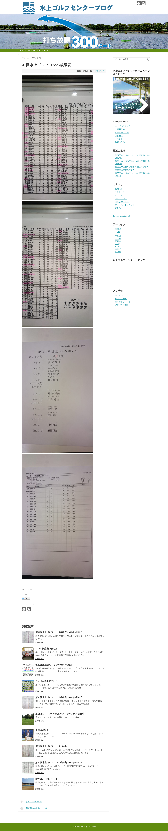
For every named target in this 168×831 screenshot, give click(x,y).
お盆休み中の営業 (34, 802)
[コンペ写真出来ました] (28, 686)
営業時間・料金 (122, 133)
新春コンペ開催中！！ (46, 779)
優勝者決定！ (42, 730)
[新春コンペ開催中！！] (28, 784)
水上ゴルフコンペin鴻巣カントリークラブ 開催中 (59, 713)
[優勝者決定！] (28, 735)
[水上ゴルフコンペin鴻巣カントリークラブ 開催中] (28, 719)
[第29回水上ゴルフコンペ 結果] (28, 751)
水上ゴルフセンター (124, 126)
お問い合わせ (121, 142)
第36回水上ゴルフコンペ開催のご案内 (54, 665)
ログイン (119, 295)
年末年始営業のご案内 (125, 170)
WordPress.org (121, 305)
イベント (119, 139)
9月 (118, 232)
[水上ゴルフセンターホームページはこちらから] (131, 113)
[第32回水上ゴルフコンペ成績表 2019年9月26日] (28, 637)
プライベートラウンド (125, 205)
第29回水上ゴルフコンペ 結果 (51, 746)
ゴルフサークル (122, 202)
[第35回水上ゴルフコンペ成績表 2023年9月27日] (28, 702)
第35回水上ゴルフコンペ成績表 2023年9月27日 (59, 697)
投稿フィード (121, 299)
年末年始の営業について (37, 808)
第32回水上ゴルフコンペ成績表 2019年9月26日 (59, 632)
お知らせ (119, 189)
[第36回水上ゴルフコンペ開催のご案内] (28, 670)
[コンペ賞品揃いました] (28, 653)
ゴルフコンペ (98, 71)
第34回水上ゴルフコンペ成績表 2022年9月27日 (59, 762)
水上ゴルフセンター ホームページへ (34, 51)
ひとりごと (120, 192)
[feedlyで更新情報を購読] (139, 3)
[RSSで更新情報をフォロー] (143, 3)
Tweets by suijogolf (121, 216)
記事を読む (39, 642)
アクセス (119, 136)
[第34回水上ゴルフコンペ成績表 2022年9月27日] (28, 767)
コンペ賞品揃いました (46, 648)
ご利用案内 (120, 129)
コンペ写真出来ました (46, 681)
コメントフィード (123, 302)
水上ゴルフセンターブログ (86, 827)
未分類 (118, 208)
